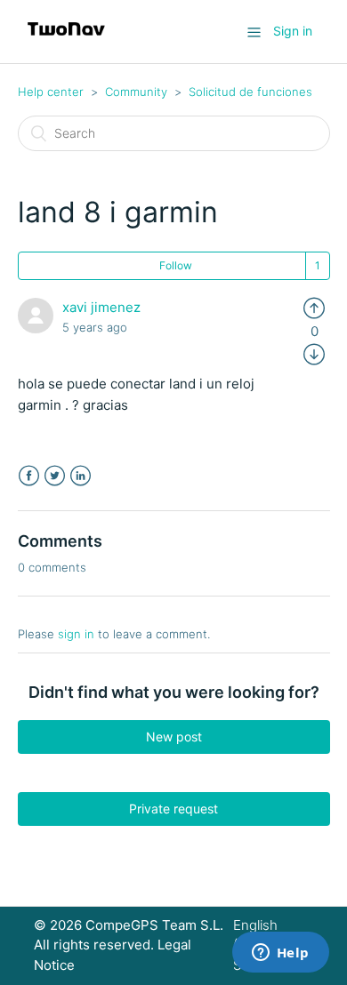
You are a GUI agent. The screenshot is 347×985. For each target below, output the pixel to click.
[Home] (66, 40)
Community (136, 91)
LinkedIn (80, 476)
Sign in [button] (292, 30)
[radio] (314, 307)
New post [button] (174, 736)
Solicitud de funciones (250, 91)
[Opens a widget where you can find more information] (280, 954)
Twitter (55, 476)
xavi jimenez (101, 307)
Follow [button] (175, 265)
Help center (51, 91)
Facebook (29, 476)
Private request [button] (173, 808)
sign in (76, 634)
